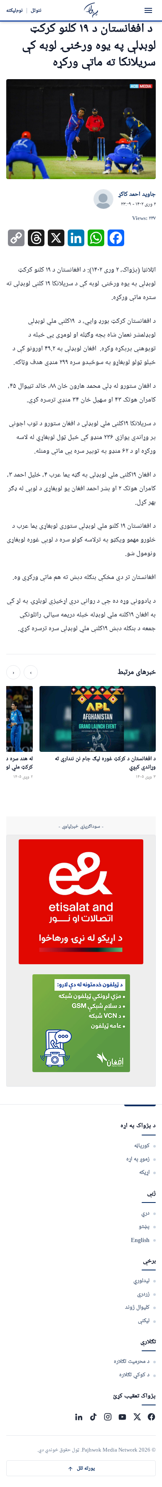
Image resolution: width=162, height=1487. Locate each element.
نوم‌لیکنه (14, 10)
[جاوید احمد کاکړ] (103, 200)
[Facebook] (151, 1416)
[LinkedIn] (78, 1416)
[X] (137, 1416)
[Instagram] (107, 1416)
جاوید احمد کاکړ (137, 194)
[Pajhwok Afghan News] (91, 10)
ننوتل (36, 10)
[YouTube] (122, 1416)
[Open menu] (148, 10)
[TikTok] (93, 1416)
